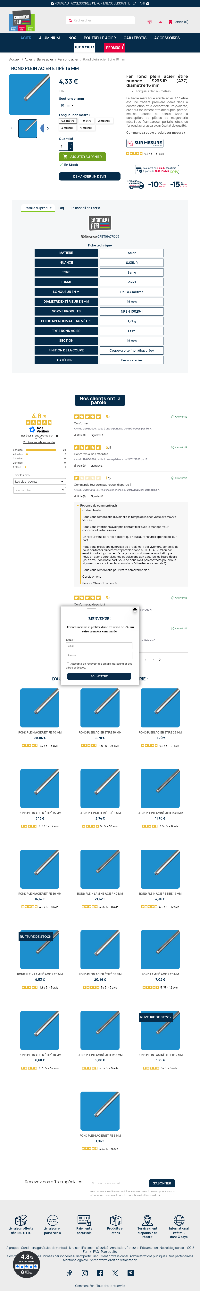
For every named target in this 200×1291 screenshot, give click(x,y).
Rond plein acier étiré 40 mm (40, 732)
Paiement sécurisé (95, 1248)
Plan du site (109, 1252)
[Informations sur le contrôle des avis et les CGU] (57, 435)
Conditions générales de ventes (43, 1248)
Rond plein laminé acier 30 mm (160, 813)
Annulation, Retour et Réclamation (134, 1248)
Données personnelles (57, 1256)
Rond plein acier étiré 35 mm (100, 974)
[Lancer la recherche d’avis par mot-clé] (63, 490)
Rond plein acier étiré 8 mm (100, 813)
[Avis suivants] (160, 660)
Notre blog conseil (172, 1248)
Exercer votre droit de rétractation (113, 1260)
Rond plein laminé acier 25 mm (40, 974)
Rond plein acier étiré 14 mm (160, 893)
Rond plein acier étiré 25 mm (160, 732)
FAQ (96, 1252)
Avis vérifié (181, 416)
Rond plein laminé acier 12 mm (160, 1055)
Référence (89, 236)
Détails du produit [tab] (38, 208)
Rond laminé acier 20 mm (160, 974)
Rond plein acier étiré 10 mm (100, 732)
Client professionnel (114, 1256)
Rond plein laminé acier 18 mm (100, 1055)
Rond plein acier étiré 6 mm (100, 1135)
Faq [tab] (61, 208)
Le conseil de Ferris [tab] (85, 208)
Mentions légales (75, 1260)
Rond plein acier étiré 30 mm (39, 893)
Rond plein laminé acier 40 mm (100, 893)
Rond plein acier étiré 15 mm (40, 813)
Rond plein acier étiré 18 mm (40, 1055)
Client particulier (86, 1256)
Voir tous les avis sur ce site (39, 442)
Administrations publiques (148, 1256)
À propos (12, 1248)
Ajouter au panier (82, 156)
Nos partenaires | (181, 1256)
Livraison (74, 1248)
